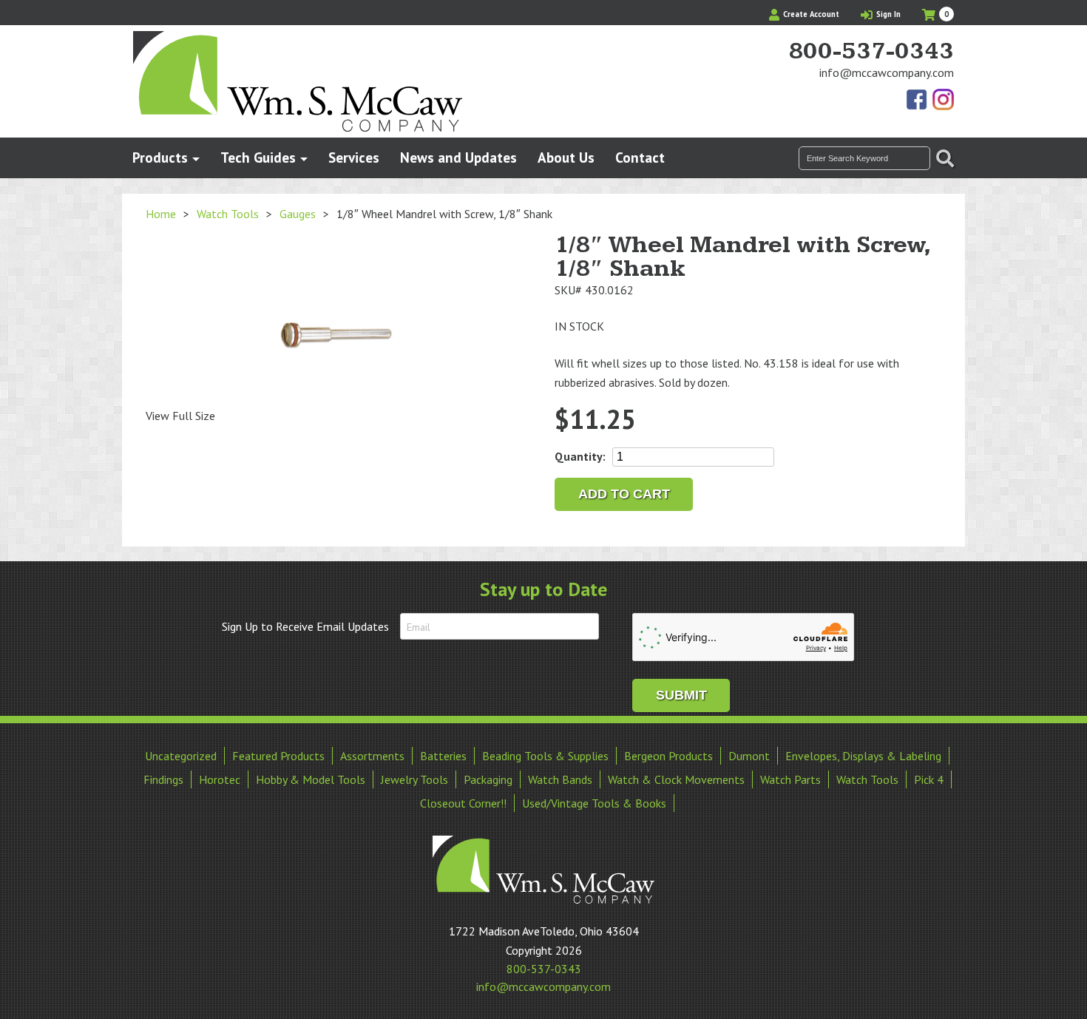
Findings (163, 779)
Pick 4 (929, 779)
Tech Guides (258, 157)
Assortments (372, 755)
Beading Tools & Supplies (545, 755)
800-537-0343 (871, 52)
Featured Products (278, 755)
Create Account (810, 14)
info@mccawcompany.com (886, 72)
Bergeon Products (668, 755)
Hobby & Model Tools (310, 779)
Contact (640, 157)
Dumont (749, 755)
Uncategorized (181, 755)
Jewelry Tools (414, 779)
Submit (681, 695)
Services (353, 157)
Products (160, 157)
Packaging (488, 779)
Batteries (443, 755)
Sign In (887, 14)
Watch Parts (790, 779)
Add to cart (624, 494)
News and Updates (458, 157)
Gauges (298, 213)
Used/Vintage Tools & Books (594, 803)
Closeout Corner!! (463, 803)
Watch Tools (228, 213)
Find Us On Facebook (918, 100)
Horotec (219, 779)
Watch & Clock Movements (676, 779)
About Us (566, 157)
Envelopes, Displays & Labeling (863, 755)
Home (161, 213)
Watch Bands (560, 779)
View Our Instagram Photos (943, 100)
